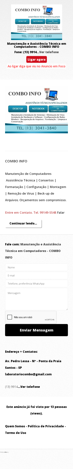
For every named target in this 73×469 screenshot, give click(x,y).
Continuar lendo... (23, 223)
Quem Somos (15, 426)
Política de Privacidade (46, 426)
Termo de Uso (15, 433)
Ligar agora (36, 59)
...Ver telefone (48, 52)
